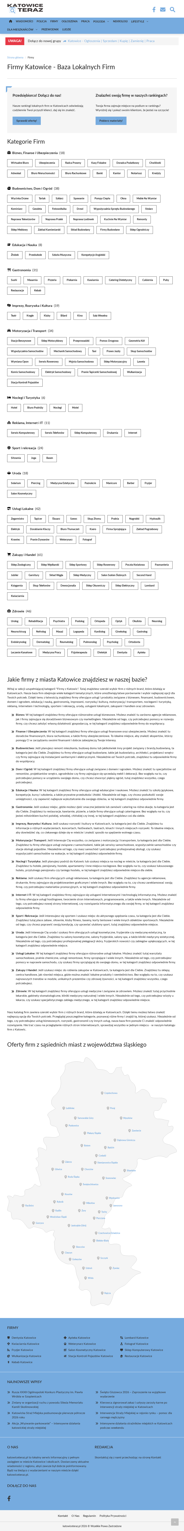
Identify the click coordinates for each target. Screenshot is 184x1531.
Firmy (54, 21)
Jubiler (14, 575)
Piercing (35, 483)
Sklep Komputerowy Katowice (144, 1350)
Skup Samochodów (141, 351)
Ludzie (66, 29)
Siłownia (16, 458)
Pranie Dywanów (39, 539)
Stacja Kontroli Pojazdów (25, 382)
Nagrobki (134, 519)
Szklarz (59, 198)
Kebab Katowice (22, 1362)
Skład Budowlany (80, 230)
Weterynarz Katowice (82, 1343)
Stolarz (149, 209)
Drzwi (80, 209)
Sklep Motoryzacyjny (115, 362)
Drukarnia (112, 433)
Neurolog (157, 621)
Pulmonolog (90, 642)
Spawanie (78, 198)
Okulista (137, 621)
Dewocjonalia (68, 586)
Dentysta (122, 652)
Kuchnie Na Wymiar (115, 219)
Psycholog (112, 642)
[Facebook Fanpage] (152, 9)
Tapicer (38, 519)
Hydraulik (155, 519)
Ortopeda (100, 621)
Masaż (59, 632)
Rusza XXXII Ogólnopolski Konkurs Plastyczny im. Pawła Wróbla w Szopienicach (47, 1394)
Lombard (150, 586)
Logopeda (78, 632)
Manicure (111, 483)
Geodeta (37, 209)
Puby (166, 280)
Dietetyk (102, 652)
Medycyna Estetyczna (62, 483)
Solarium (16, 483)
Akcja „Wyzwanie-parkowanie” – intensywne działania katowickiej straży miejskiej (46, 1425)
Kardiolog (99, 632)
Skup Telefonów (41, 586)
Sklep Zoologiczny (21, 565)
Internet (132, 433)
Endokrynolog (18, 642)
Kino (80, 316)
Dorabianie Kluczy (40, 529)
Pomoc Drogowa (109, 341)
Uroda (16, 473)
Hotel (14, 408)
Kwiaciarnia (17, 596)
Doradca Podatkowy (127, 163)
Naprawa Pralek (54, 219)
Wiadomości (24, 21)
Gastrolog (142, 632)
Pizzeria (52, 280)
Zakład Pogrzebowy (147, 529)
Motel (75, 408)
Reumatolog (66, 642)
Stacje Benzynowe (21, 341)
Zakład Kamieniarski (49, 230)
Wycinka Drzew (20, 198)
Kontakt (156, 1457)
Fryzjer (148, 483)
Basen (49, 458)
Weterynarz (66, 539)
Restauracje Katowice (138, 1356)
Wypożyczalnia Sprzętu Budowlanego (114, 209)
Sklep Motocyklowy (52, 341)
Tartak (42, 198)
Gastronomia (21, 270)
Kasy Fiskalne (98, 163)
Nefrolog (41, 632)
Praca (85, 21)
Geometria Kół (137, 341)
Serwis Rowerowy (49, 362)
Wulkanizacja (134, 372)
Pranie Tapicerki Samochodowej (99, 372)
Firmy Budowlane (110, 230)
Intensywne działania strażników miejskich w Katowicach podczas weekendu (136, 1425)
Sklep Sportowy (78, 565)
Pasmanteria (162, 565)
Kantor (117, 173)
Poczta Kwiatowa (135, 565)
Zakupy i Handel (24, 555)
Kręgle (30, 316)
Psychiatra (59, 621)
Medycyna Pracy (52, 652)
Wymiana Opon (20, 362)
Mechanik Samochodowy (68, 351)
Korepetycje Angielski (93, 255)
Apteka (141, 652)
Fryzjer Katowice (22, 1350)
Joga (33, 458)
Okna (123, 198)
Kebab (37, 290)
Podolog (79, 621)
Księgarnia (17, 586)
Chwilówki (155, 163)
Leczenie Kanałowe (21, 652)
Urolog (14, 621)
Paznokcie (90, 483)
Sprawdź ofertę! (26, 120)
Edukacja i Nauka (24, 245)
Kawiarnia (93, 280)
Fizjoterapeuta (79, 652)
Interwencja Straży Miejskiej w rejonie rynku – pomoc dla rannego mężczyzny (136, 1415)
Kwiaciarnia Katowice (25, 1343)
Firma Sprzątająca (116, 529)
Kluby (47, 316)
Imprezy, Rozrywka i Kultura (32, 306)
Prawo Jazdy (113, 351)
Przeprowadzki (81, 341)
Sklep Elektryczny (124, 586)
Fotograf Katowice (136, 1343)
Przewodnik (50, 29)
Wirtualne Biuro (20, 163)
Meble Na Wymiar (147, 198)
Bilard (64, 316)
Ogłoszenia (70, 21)
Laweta (141, 362)
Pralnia (115, 519)
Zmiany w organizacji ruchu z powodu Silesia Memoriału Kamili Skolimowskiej (47, 1404)
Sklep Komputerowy (85, 433)
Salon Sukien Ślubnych (113, 575)
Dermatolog (43, 642)
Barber (130, 483)
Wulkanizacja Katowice (26, 1356)
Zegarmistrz (17, 519)
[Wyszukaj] (172, 9)
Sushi (14, 280)
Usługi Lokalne (22, 509)
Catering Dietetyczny (120, 280)
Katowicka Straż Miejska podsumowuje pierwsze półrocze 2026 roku (48, 1415)
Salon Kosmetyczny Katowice (86, 1350)
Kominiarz (16, 209)
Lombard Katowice (136, 1337)
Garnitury (34, 575)
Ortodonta (134, 642)
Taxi (94, 351)
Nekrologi (120, 21)
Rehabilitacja (36, 621)
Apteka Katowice (79, 1337)
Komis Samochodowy (23, 372)
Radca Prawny (73, 163)
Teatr (13, 316)
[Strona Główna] (10, 22)
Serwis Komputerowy (23, 433)
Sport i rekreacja (24, 448)
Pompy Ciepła (102, 198)
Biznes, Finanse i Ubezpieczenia (35, 153)
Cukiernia (147, 280)
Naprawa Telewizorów (23, 219)
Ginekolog (120, 632)
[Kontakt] (162, 9)
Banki (99, 173)
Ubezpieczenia (47, 163)
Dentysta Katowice (24, 1337)
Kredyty (156, 173)
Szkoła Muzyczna (61, 255)
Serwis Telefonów (54, 433)
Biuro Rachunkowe (75, 173)
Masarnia (32, 280)
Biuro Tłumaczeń (70, 529)
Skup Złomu (94, 519)
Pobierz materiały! (111, 120)
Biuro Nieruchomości (43, 173)
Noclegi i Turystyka (26, 398)
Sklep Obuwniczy (95, 586)
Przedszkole (35, 255)
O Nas (75, 1515)
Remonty (142, 219)
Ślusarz (56, 519)
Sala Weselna (100, 316)
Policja (42, 21)
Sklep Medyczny (82, 575)
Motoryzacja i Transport (29, 331)
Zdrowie (18, 611)
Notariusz (136, 173)
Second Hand (144, 575)
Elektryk (15, 529)
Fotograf (87, 539)
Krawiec (15, 539)
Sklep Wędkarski (50, 565)
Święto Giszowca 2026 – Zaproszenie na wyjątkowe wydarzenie (133, 1394)
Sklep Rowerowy (106, 565)
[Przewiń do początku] (175, 1522)
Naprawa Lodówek (83, 219)
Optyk (118, 621)
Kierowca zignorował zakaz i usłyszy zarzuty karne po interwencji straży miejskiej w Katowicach (133, 1404)
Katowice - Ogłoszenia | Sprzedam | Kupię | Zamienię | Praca (111, 41)
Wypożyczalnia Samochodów (27, 351)
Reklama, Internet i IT (27, 423)
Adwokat (16, 173)
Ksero (93, 529)
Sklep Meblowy (19, 230)
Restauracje (17, 290)
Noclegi (57, 408)
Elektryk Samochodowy (58, 372)
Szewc (73, 519)
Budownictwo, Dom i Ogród (32, 188)
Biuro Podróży (35, 408)
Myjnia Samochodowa (81, 362)
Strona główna (15, 57)
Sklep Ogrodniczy (139, 230)
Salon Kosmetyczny (21, 493)
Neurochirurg (18, 632)
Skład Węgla (56, 575)
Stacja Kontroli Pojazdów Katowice (90, 1356)
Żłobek (15, 255)
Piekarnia (72, 280)
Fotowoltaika (59, 209)
